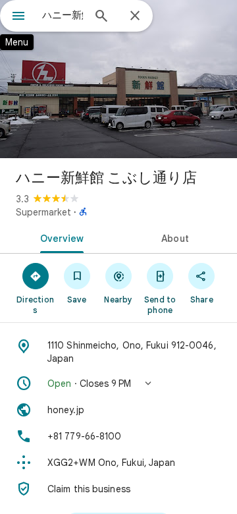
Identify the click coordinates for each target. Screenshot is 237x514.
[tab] (60, 237)
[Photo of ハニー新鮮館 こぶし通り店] (118, 79)
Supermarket (43, 212)
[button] (118, 383)
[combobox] (62, 15)
